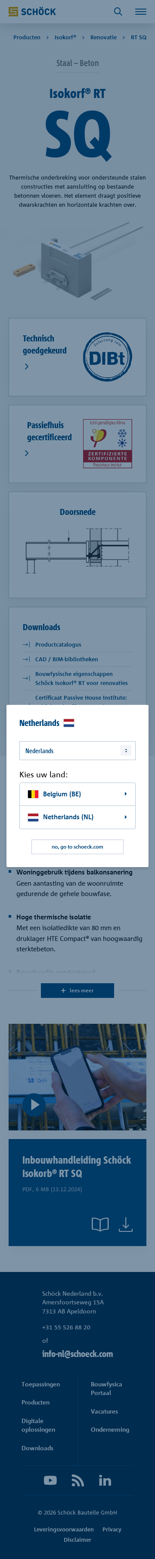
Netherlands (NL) (68, 817)
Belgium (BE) (62, 794)
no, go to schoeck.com (77, 846)
